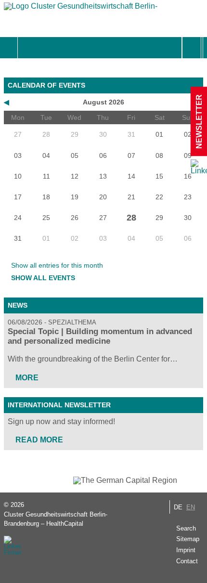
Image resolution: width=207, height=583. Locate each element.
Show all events (43, 278)
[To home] (81, 8)
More (27, 378)
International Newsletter (59, 405)
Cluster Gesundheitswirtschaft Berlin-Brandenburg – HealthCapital (55, 519)
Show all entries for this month (57, 265)
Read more (39, 440)
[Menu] (28, 47)
